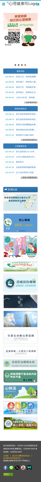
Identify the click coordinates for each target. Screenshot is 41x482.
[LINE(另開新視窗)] (11, 467)
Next (35, 38)
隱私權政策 (25, 456)
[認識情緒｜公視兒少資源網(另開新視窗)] (20, 351)
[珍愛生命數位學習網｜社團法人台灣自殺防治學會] (20, 337)
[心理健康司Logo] (22, 3)
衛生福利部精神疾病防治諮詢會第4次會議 (21, 114)
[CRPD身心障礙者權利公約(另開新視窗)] (20, 408)
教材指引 (14, 162)
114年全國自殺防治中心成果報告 (21, 157)
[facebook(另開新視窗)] (5, 467)
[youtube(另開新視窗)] (23, 467)
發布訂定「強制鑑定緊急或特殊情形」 (21, 87)
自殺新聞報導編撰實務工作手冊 (21, 167)
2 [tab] (19, 65)
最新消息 (20, 71)
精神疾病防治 (20, 109)
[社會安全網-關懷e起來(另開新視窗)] (20, 423)
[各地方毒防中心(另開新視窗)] (20, 266)
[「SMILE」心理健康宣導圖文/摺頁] (20, 25)
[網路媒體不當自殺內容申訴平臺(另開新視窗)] (20, 376)
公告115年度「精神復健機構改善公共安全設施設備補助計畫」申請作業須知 (21, 97)
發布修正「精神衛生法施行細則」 (21, 92)
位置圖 (6, 456)
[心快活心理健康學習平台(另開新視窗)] (20, 392)
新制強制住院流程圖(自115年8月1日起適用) (21, 130)
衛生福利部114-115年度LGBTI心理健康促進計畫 (21, 152)
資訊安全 (15, 456)
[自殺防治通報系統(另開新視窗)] (20, 363)
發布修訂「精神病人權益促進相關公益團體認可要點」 (21, 82)
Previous (7, 38)
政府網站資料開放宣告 (12, 458)
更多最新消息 (31, 102)
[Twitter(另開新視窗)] (17, 467)
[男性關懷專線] (20, 247)
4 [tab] (25, 65)
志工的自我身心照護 (19, 172)
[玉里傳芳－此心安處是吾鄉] (20, 319)
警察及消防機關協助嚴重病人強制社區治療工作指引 (21, 124)
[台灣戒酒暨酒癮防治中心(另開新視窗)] (20, 283)
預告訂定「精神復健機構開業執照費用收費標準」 (21, 77)
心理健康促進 (20, 146)
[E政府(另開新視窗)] (29, 467)
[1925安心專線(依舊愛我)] (20, 223)
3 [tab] (22, 65)
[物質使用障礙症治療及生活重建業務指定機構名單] (20, 202)
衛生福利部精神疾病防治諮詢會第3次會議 (21, 119)
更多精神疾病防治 (30, 140)
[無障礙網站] (8, 474)
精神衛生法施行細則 (19, 135)
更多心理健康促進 (30, 177)
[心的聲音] (20, 301)
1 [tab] (16, 65)
